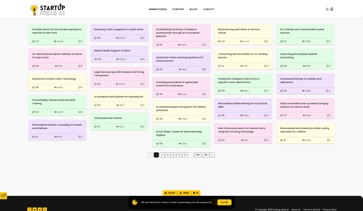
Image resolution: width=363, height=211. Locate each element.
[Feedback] (3, 195)
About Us (296, 209)
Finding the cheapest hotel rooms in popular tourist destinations (238, 80)
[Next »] (212, 154)
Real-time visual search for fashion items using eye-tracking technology (241, 130)
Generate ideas (158, 9)
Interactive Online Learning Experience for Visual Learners (179, 59)
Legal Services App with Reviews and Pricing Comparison (119, 73)
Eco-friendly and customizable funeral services (302, 31)
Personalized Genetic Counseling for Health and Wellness (57, 126)
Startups (178, 9)
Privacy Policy (329, 209)
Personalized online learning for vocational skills (242, 105)
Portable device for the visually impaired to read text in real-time (57, 31)
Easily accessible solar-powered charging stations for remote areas (304, 105)
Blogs (193, 9)
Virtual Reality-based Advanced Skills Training (53, 101)
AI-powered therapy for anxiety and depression (300, 80)
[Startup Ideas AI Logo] (358, 195)
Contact (209, 9)
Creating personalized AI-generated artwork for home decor (177, 84)
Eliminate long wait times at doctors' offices (239, 31)
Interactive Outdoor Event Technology (54, 78)
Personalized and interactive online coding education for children (304, 130)
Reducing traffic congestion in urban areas (118, 29)
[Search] (327, 9)
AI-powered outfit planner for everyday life (118, 96)
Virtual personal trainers (108, 118)
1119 (205, 154)
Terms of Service (311, 209)
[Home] (47, 9)
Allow (224, 202)
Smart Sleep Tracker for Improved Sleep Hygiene (179, 133)
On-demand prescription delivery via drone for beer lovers (57, 55)
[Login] (331, 9)
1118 (198, 154)
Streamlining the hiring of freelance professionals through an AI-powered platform (177, 33)
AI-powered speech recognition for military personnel (181, 108)
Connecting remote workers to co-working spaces (242, 55)
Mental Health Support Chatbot (112, 50)
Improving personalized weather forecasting (298, 55)
